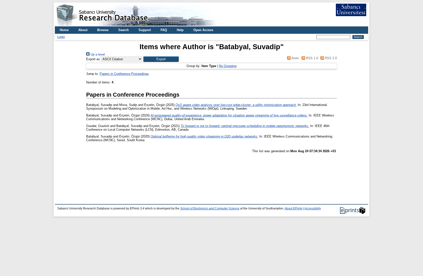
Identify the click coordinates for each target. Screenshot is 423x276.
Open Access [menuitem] (203, 30)
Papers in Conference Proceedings (124, 74)
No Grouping (227, 66)
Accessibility (313, 208)
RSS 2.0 (330, 58)
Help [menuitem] (180, 30)
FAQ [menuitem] (164, 30)
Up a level (97, 54)
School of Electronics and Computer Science (209, 208)
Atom (295, 58)
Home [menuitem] (64, 30)
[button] (161, 59)
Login (61, 37)
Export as (93, 59)
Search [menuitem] (123, 30)
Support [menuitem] (145, 30)
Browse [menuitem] (102, 30)
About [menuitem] (82, 30)
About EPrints (293, 208)
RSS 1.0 (311, 58)
